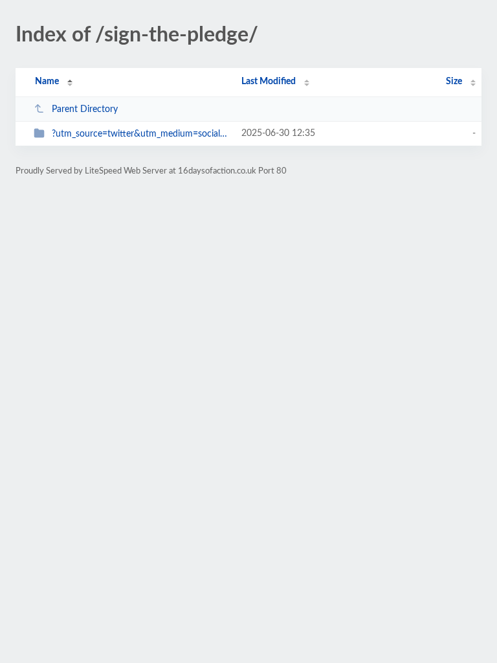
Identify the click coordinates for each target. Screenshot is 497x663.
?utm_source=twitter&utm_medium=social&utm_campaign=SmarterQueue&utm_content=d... (140, 134)
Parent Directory (85, 109)
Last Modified (268, 81)
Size (454, 81)
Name (47, 81)
